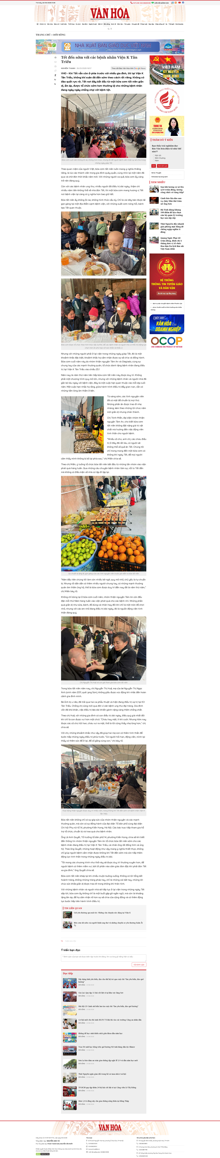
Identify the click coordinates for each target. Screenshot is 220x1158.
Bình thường (160, 158)
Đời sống (107, 24)
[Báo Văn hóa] (110, 13)
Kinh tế (113, 24)
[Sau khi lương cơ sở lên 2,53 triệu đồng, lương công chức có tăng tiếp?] (154, 189)
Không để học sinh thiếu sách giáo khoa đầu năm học (100, 1033)
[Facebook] (55, 57)
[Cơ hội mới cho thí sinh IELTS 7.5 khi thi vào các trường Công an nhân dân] (70, 1024)
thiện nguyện (70, 941)
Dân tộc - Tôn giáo (123, 24)
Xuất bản (63, 24)
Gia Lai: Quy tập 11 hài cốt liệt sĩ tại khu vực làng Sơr (100, 992)
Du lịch (78, 24)
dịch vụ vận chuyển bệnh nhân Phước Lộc (167, 303)
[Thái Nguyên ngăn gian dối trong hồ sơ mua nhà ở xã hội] (70, 1078)
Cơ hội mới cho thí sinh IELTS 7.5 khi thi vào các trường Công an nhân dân (109, 1019)
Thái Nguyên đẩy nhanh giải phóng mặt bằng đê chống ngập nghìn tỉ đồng (172, 228)
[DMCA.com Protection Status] (43, 1154)
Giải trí (100, 24)
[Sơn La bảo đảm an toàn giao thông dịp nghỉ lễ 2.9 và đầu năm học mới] (70, 1064)
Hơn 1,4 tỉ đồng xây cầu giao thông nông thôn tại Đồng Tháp (103, 1101)
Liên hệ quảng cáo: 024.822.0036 (99, 1152)
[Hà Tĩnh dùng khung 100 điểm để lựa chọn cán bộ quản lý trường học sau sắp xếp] (154, 211)
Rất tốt (158, 155)
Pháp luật (143, 24)
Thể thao (71, 24)
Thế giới (171, 24)
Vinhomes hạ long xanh (159, 177)
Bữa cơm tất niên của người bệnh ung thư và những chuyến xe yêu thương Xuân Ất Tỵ (108, 924)
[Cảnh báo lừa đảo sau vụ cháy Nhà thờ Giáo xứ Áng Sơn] (154, 200)
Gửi (153, 166)
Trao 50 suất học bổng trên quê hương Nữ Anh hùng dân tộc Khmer (106, 1046)
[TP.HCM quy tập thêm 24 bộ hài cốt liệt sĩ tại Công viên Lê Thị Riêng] (70, 1091)
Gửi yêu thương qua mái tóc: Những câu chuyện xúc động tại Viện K (102, 912)
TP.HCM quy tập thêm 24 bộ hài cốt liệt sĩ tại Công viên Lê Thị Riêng (107, 1087)
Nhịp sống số (159, 24)
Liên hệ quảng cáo (161, 3)
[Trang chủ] (37, 24)
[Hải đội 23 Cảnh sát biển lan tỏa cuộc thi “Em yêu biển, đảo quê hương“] (70, 1010)
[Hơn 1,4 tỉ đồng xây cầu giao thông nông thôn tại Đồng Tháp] (70, 1105)
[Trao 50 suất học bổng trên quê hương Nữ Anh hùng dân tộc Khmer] (70, 1051)
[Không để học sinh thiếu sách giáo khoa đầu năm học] (70, 1037)
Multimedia (179, 24)
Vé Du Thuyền (156, 173)
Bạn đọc (151, 24)
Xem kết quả (162, 166)
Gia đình (85, 24)
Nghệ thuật (93, 24)
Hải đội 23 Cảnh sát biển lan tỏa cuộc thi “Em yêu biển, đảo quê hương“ (108, 1006)
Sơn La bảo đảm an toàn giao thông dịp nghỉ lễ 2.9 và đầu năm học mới (108, 1060)
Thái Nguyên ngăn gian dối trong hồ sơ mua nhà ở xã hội (102, 1073)
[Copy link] (55, 70)
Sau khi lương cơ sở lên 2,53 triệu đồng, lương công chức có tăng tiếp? (172, 189)
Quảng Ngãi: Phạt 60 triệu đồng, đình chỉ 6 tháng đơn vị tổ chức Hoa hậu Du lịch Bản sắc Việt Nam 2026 (172, 243)
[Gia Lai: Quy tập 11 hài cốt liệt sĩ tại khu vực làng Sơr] (70, 996)
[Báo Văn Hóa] (110, 1127)
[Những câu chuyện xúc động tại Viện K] (67, 914)
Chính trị (43, 24)
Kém (157, 160)
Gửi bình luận (139, 964)
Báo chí (56, 24)
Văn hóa (50, 24)
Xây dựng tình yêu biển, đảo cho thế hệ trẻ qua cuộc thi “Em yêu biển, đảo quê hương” (111, 980)
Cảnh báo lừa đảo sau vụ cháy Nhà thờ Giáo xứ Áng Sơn (171, 201)
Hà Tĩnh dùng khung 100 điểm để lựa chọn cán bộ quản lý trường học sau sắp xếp (172, 213)
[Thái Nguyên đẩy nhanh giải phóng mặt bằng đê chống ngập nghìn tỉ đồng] (154, 226)
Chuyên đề (135, 24)
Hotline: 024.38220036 (142, 3)
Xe (166, 24)
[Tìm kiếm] (108, 29)
